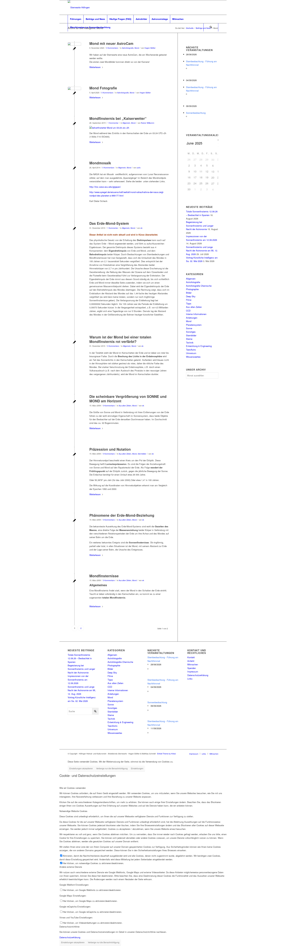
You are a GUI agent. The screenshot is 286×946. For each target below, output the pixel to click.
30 (212, 160)
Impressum (192, 671)
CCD (188, 310)
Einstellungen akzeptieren (81, 768)
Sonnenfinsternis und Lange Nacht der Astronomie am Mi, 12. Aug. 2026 (202, 250)
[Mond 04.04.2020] (74, 93)
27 (212, 183)
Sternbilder (142, 453)
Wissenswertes (193, 356)
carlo (139, 167)
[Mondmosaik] (74, 168)
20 (212, 177)
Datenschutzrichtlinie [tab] (69, 926)
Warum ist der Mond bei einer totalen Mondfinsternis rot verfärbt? (120, 339)
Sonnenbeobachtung (196, 112)
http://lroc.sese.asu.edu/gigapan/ (105, 186)
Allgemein (126, 123)
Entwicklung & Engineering (199, 346)
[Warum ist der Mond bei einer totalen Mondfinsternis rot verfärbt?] (74, 342)
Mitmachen (192, 664)
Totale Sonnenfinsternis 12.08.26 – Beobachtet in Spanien (80, 658)
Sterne (189, 338)
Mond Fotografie (103, 87)
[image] (74, 49)
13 (212, 171)
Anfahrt (190, 660)
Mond (137, 48)
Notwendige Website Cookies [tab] (73, 811)
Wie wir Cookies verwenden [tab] (72, 787)
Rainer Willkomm (147, 123)
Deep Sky (190, 296)
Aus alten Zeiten (125, 405)
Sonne (189, 328)
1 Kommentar (113, 123)
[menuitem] (75, 19)
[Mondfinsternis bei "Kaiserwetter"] (74, 124)
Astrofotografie (128, 48)
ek (141, 228)
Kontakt (191, 657)
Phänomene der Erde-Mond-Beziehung (121, 515)
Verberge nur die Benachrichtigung (112, 768)
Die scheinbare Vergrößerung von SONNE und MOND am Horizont (128, 398)
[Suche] (210, 27)
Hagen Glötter (150, 48)
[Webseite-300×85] (79, 7)
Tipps (188, 303)
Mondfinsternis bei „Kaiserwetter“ (118, 118)
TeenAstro (191, 349)
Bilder (188, 292)
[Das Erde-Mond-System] (74, 229)
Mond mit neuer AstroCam (111, 43)
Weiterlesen (95, 67)
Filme (188, 299)
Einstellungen (137, 768)
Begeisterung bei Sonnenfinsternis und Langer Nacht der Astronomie (199, 225)
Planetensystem (194, 324)
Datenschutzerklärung (197, 675)
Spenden (191, 668)
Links (189, 678)
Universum (191, 353)
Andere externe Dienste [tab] (70, 866)
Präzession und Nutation (110, 449)
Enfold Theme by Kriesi (166, 753)
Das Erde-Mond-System (109, 223)
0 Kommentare (112, 48)
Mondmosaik (100, 162)
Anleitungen (191, 317)
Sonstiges (191, 331)
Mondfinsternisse (104, 575)
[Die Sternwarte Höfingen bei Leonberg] (74, 402)
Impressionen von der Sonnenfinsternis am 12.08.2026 (78, 679)
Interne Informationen (196, 314)
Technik (189, 342)
